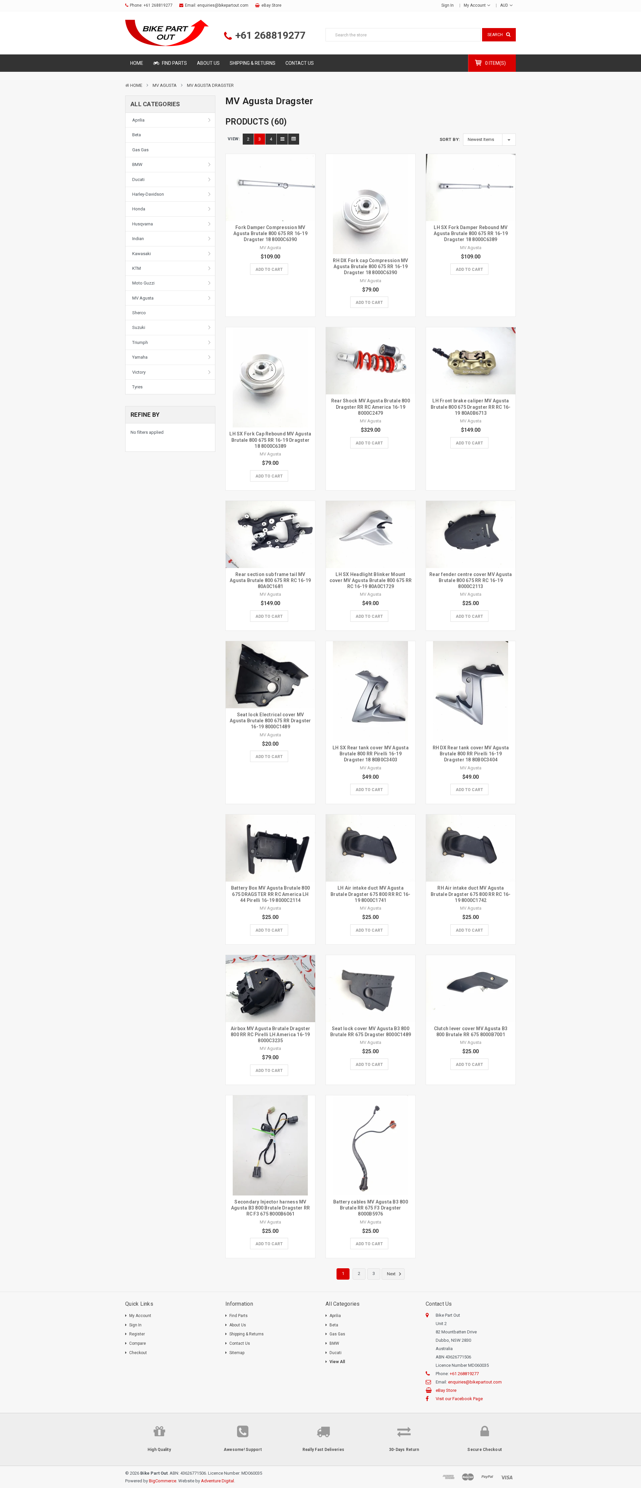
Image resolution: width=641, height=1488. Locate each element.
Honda (138, 208)
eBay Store (271, 5)
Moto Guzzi (143, 283)
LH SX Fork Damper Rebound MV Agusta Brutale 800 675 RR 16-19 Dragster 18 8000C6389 (471, 233)
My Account (475, 5)
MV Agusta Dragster (210, 85)
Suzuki (138, 327)
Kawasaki (141, 253)
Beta (136, 134)
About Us (208, 63)
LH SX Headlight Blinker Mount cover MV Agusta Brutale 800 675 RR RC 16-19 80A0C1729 (371, 580)
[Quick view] (270, 173)
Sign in (447, 5)
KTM (136, 268)
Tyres (137, 386)
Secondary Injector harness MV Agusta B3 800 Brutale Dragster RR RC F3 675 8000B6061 (270, 1208)
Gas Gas (140, 149)
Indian (138, 238)
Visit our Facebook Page (459, 1398)
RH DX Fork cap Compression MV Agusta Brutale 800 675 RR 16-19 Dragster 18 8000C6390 (370, 266)
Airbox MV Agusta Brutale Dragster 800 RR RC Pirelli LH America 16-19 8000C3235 (270, 1034)
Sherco (139, 312)
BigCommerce (162, 1480)
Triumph (140, 342)
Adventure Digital (217, 1480)
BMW (137, 164)
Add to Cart (269, 269)
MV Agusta (165, 85)
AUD (504, 5)
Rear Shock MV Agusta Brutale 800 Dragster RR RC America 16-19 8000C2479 (370, 406)
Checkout (138, 1352)
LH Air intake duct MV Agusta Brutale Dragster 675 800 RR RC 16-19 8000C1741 (371, 894)
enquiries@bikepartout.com (222, 5)
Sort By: (450, 139)
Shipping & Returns (252, 63)
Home (136, 63)
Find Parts (174, 63)
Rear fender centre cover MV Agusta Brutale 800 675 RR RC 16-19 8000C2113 (470, 580)
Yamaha (140, 357)
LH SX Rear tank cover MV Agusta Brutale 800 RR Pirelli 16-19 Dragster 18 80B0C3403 (371, 753)
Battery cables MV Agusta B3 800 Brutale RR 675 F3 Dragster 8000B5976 (370, 1208)
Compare (137, 1343)
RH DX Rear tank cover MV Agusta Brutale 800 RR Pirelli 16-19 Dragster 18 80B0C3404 (471, 753)
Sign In (135, 1325)
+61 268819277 (158, 5)
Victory (139, 372)
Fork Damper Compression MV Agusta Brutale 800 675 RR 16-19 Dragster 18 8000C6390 (270, 233)
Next (392, 1274)
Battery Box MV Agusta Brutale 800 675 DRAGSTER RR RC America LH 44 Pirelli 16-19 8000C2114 (270, 894)
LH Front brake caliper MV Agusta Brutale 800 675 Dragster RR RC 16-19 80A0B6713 (471, 406)
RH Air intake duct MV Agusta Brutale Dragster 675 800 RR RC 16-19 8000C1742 (471, 894)
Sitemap (236, 1352)
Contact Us (299, 63)
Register (137, 1334)
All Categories (155, 104)
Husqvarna (142, 223)
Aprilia (138, 120)
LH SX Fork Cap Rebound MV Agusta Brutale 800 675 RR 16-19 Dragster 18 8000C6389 (270, 439)
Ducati (138, 179)
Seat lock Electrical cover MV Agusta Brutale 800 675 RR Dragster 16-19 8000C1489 (270, 720)
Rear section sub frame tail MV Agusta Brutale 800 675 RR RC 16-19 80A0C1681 (270, 580)
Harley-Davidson (148, 194)
